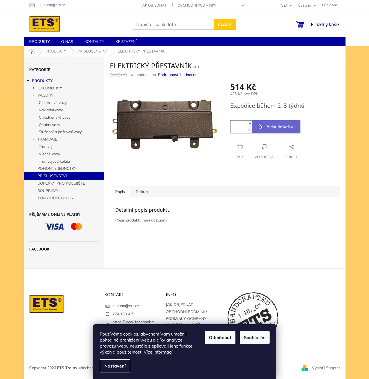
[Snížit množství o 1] (249, 130)
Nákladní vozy (51, 109)
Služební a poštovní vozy (60, 131)
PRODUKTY (42, 80)
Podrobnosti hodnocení (178, 74)
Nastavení (115, 366)
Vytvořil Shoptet (326, 367)
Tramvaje (47, 146)
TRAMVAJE (47, 139)
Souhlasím (254, 337)
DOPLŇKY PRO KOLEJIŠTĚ (61, 183)
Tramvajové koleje (54, 161)
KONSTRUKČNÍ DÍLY (55, 198)
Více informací (158, 352)
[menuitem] (39, 41)
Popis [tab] (120, 191)
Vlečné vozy (49, 153)
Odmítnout (220, 337)
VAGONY (45, 95)
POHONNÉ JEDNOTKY (56, 168)
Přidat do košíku (280, 126)
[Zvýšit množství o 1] (249, 124)
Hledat (225, 24)
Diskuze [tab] (142, 191)
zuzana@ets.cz (126, 305)
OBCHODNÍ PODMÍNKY (197, 5)
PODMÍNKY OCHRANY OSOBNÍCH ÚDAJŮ (186, 321)
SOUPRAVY (47, 190)
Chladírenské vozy (54, 117)
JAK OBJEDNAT (154, 5)
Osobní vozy (49, 124)
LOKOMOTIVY (49, 88)
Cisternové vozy (53, 102)
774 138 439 (123, 313)
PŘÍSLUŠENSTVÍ (52, 175)
